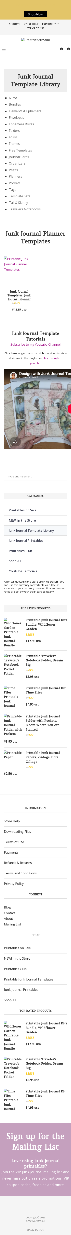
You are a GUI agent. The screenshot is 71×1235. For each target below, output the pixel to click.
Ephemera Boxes (21, 124)
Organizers (17, 163)
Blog (7, 907)
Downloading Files (17, 831)
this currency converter (28, 585)
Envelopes (16, 117)
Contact (9, 913)
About (8, 918)
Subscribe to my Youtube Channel (35, 344)
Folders (14, 130)
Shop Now (35, 14)
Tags (12, 189)
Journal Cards (19, 157)
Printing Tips (50, 24)
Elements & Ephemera (25, 111)
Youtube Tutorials (23, 571)
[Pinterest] (33, 1204)
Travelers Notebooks (25, 209)
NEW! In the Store (17, 958)
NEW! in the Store (22, 520)
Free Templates (20, 150)
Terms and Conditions (20, 873)
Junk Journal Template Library (31, 530)
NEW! (13, 98)
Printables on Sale (22, 510)
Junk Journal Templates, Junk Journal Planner (19, 295)
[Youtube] (38, 1204)
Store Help (31, 24)
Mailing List (12, 924)
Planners (15, 176)
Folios (13, 137)
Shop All (15, 561)
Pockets (15, 183)
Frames (14, 143)
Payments (11, 852)
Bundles (15, 104)
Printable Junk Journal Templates (28, 979)
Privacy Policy (14, 883)
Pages (13, 170)
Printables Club (20, 551)
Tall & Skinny (18, 202)
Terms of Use (35, 28)
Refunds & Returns (18, 863)
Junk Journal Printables (26, 540)
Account (14, 24)
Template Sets (19, 196)
